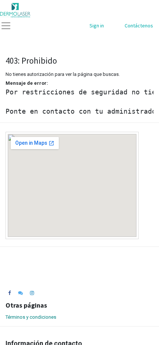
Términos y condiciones (31, 317)
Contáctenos (139, 25)
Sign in (96, 25)
